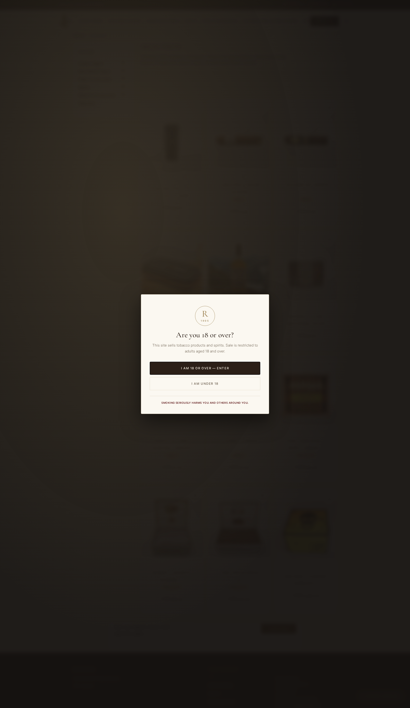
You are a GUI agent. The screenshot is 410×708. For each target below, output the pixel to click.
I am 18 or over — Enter (205, 368)
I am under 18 (204, 383)
